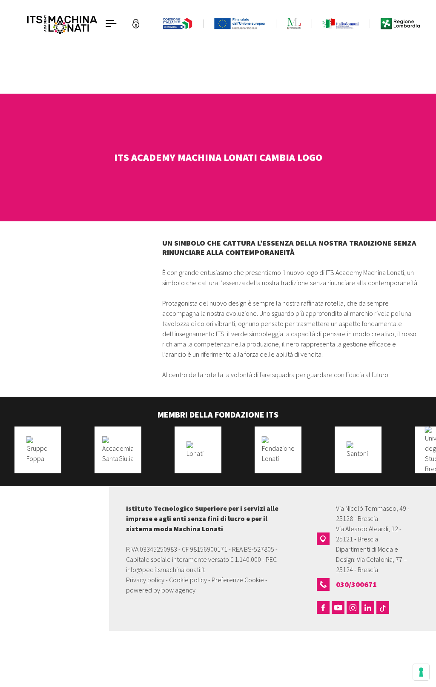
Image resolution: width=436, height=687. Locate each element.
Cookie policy (188, 579)
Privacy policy (145, 579)
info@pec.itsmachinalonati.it (165, 569)
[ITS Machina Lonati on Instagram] (353, 607)
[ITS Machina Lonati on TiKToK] (382, 607)
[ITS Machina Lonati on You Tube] (338, 607)
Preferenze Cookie (238, 579)
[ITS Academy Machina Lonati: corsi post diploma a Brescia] (62, 23)
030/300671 (356, 584)
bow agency (178, 590)
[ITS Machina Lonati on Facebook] (323, 607)
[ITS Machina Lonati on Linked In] (367, 607)
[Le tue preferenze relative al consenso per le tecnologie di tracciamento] (421, 672)
